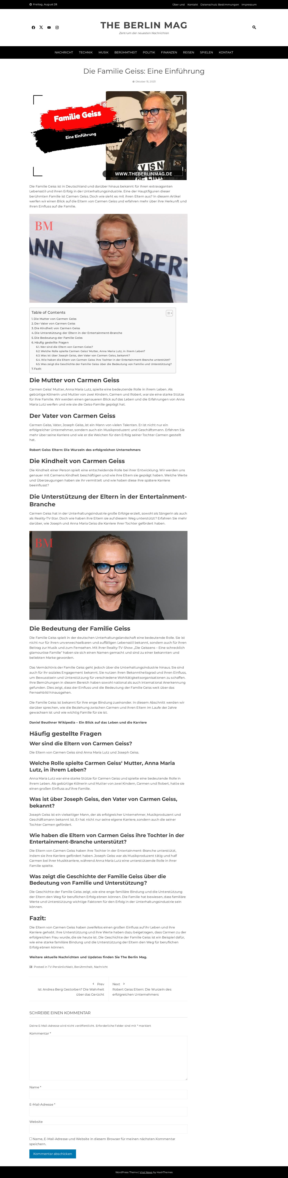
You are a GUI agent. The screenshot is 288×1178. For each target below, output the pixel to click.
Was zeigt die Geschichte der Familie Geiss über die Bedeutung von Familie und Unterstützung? (106, 364)
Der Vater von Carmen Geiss (54, 323)
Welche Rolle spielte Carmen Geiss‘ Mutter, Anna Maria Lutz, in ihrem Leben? (93, 351)
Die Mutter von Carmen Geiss (55, 319)
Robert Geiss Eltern (45, 450)
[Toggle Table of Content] (167, 313)
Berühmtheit (125, 52)
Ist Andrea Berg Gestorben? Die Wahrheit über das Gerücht (71, 989)
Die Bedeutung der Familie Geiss (58, 338)
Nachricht (64, 52)
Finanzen (169, 52)
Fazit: (38, 368)
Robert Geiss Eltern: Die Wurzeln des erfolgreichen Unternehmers (141, 989)
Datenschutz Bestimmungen (219, 4)
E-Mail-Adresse (42, 1104)
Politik (149, 52)
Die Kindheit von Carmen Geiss (57, 328)
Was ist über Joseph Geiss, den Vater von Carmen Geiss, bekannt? (85, 355)
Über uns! (178, 4)
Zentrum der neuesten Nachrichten (144, 33)
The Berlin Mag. (134, 957)
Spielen (206, 52)
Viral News (146, 1172)
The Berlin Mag (144, 25)
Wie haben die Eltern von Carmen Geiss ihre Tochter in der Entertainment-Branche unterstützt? (105, 359)
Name (35, 1087)
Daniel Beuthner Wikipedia (52, 722)
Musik (104, 52)
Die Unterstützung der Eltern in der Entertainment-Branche (78, 333)
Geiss (47, 425)
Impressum (249, 4)
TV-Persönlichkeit (60, 967)
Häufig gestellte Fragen (51, 342)
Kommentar (40, 1033)
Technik (86, 52)
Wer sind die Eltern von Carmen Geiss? (66, 346)
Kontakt (192, 4)
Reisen (188, 52)
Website (36, 1122)
